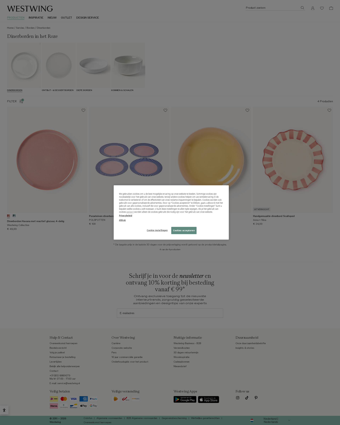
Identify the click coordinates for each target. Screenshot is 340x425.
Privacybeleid (125, 215)
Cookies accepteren (184, 230)
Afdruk (122, 220)
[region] (171, 212)
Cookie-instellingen (157, 230)
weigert (130, 212)
